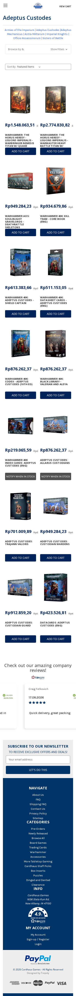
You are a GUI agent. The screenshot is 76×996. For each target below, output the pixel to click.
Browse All (38, 838)
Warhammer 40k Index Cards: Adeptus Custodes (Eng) (20, 463)
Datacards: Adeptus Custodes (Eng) (55, 624)
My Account (38, 934)
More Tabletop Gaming (38, 861)
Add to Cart (20, 151)
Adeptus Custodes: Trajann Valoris (19, 543)
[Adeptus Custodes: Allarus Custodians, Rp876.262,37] (56, 425)
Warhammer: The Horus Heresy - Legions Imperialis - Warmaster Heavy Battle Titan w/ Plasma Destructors (55, 141)
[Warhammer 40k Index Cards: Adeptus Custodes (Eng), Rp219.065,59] (20, 425)
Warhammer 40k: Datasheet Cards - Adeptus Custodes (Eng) (53, 301)
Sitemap (38, 818)
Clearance (38, 884)
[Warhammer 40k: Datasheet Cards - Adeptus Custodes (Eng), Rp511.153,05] (56, 262)
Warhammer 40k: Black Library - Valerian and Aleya (54, 381)
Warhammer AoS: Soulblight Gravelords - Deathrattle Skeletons (17, 221)
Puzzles (38, 875)
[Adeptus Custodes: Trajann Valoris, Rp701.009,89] (20, 506)
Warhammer (38, 852)
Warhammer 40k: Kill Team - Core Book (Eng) (55, 219)
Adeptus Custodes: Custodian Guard (19, 624)
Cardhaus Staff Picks (38, 866)
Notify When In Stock (20, 476)
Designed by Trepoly (38, 973)
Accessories (38, 856)
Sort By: (11, 66)
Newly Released (38, 833)
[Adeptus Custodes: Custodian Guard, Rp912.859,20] (20, 587)
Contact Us (38, 809)
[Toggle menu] (5, 5)
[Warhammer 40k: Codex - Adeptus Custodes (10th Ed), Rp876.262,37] (20, 343)
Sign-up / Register (38, 939)
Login (38, 944)
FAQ (38, 799)
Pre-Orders (38, 829)
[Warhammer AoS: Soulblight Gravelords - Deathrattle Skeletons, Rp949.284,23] (20, 181)
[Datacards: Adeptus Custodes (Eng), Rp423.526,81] (56, 587)
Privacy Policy (38, 813)
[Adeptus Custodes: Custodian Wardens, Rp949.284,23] (56, 506)
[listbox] (29, 67)
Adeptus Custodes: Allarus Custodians (55, 461)
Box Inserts (38, 870)
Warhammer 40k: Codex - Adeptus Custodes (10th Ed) (19, 381)
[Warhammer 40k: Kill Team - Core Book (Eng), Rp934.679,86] (56, 181)
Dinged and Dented (38, 880)
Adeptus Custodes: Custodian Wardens (55, 543)
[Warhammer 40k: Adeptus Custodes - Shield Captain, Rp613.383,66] (20, 262)
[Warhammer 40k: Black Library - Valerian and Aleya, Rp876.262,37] (56, 343)
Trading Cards (38, 847)
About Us (38, 795)
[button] (38, 49)
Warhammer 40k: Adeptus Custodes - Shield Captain (19, 300)
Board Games (38, 843)
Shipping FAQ (38, 804)
